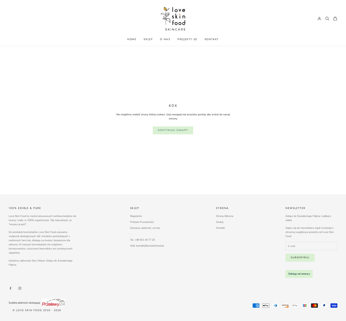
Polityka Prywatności (142, 222)
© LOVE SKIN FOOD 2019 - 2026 (37, 310)
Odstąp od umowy (299, 274)
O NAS (165, 39)
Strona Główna (224, 216)
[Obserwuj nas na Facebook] (10, 288)
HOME (131, 39)
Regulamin (136, 216)
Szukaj (219, 222)
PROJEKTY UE (188, 39)
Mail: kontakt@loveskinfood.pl (147, 245)
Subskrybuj (300, 257)
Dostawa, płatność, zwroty (145, 228)
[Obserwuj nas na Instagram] (20, 288)
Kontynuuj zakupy (173, 130)
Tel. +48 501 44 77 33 (142, 240)
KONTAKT (212, 39)
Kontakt (220, 228)
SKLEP (148, 39)
